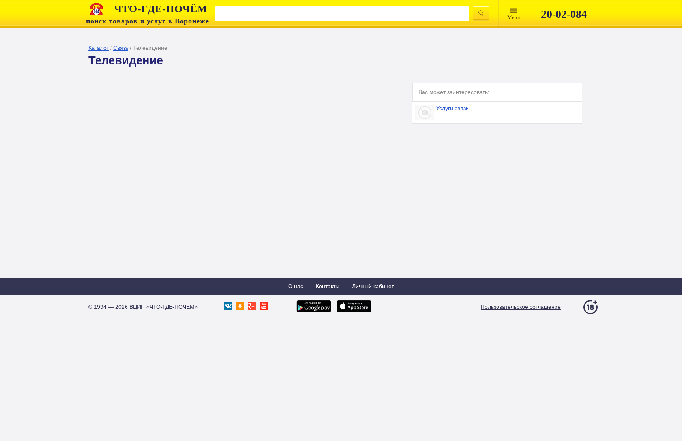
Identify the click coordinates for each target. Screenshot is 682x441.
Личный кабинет (373, 286)
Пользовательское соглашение (521, 307)
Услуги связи (452, 108)
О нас (295, 286)
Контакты (327, 286)
